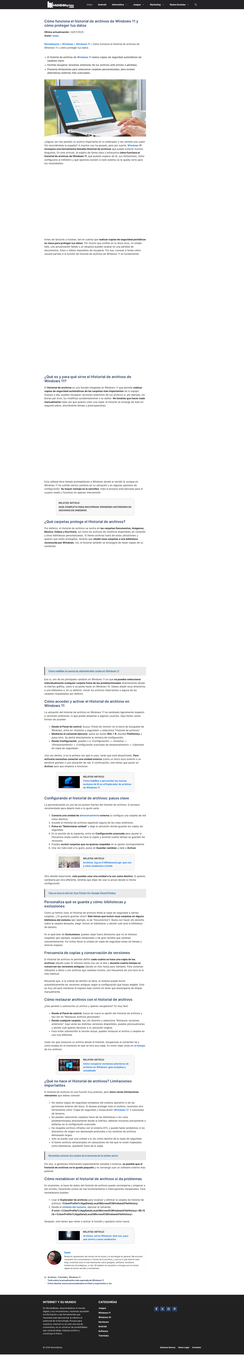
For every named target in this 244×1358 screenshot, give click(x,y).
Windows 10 (104, 1317)
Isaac (56, 35)
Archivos (52, 1277)
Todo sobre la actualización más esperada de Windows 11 (76, 1280)
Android (102, 1326)
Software (103, 1331)
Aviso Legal (183, 1347)
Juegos (102, 1308)
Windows (67, 44)
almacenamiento (90, 815)
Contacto (196, 1347)
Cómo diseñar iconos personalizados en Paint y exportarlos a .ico (80, 1283)
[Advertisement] (95, 188)
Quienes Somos (167, 1347)
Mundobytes (51, 44)
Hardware (103, 1322)
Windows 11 (83, 44)
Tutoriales (63, 1277)
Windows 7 (121, 1109)
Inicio (89, 4)
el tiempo (139, 1045)
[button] (196, 4)
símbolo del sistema (74, 1207)
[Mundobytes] (60, 4)
